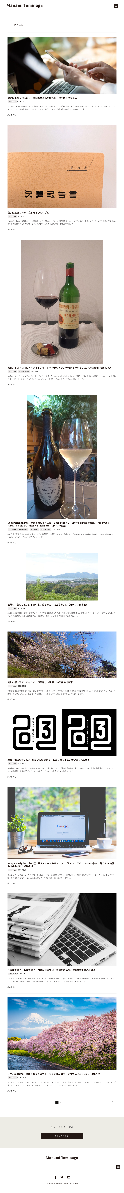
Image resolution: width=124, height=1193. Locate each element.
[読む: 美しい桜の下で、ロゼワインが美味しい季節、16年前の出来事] (62, 655)
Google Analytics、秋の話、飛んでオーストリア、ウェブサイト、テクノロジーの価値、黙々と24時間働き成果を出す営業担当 (61, 865)
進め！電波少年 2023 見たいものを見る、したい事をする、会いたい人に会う (49, 759)
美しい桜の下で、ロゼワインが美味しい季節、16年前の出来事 (40, 682)
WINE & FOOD (24, 371)
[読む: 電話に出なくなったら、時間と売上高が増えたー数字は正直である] (62, 65)
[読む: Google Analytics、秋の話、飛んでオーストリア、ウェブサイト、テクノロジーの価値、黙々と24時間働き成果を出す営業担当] (62, 823)
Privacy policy (74, 1183)
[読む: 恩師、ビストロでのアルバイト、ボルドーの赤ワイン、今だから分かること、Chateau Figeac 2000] (62, 301)
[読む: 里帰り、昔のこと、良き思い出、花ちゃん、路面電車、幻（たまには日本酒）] (62, 576)
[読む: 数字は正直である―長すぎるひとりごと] (62, 167)
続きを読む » (12, 115)
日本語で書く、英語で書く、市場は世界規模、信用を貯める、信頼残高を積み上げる (52, 970)
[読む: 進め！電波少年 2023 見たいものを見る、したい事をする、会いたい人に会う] (62, 732)
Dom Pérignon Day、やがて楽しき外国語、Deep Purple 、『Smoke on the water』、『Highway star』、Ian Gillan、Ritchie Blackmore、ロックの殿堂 (58, 524)
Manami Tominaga (62, 1183)
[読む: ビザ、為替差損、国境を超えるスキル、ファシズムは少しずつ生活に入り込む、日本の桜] (62, 1033)
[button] (116, 6)
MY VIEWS (12, 102)
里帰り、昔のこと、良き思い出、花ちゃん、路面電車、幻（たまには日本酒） (48, 604)
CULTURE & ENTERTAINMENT (18, 529)
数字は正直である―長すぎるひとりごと (28, 212)
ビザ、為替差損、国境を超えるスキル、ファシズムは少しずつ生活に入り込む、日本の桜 (54, 1073)
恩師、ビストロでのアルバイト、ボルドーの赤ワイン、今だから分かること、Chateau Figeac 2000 (60, 367)
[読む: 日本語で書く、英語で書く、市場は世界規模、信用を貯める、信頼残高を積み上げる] (62, 930)
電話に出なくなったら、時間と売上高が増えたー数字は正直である (42, 97)
